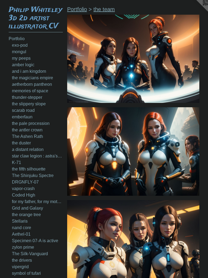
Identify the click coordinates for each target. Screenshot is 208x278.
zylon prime (23, 247)
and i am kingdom (29, 71)
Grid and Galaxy (27, 208)
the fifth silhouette (29, 169)
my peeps (21, 58)
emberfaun (22, 117)
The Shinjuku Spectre (33, 175)
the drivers (22, 260)
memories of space (30, 91)
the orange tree (26, 214)
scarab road (23, 110)
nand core (21, 227)
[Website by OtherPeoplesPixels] (197, 11)
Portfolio (17, 38)
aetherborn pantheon (32, 84)
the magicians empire (32, 77)
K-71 (16, 162)
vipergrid (20, 266)
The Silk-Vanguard (30, 253)
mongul (19, 51)
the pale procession (31, 123)
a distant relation (28, 149)
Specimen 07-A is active (35, 240)
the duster (21, 143)
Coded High (23, 195)
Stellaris (20, 221)
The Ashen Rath (27, 136)
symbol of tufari (26, 273)
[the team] (133, 59)
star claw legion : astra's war (37, 156)
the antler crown (27, 130)
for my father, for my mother (37, 201)
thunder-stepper (27, 97)
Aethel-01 (21, 234)
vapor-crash (23, 188)
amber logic (23, 64)
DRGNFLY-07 (25, 182)
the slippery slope (29, 104)
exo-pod (20, 45)
